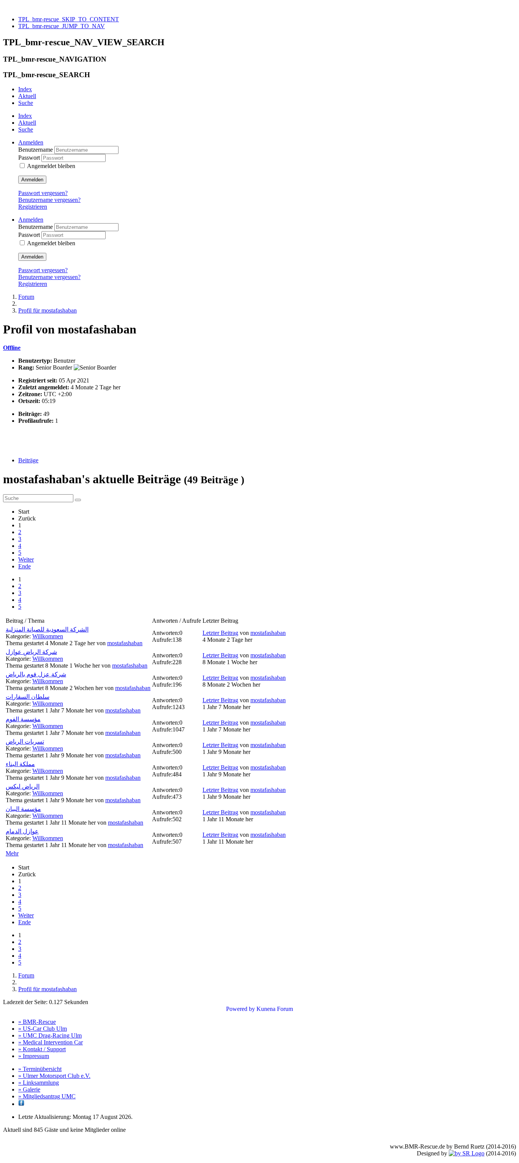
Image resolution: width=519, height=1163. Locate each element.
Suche (25, 103)
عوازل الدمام (22, 831)
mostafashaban (124, 643)
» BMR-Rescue (37, 1022)
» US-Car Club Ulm (42, 1028)
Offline (12, 347)
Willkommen (47, 636)
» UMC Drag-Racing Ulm (50, 1035)
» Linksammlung (38, 1082)
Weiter (26, 559)
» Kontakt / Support (42, 1049)
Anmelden (32, 179)
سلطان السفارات (27, 696)
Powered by (240, 1009)
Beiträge (28, 460)
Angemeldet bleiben (51, 166)
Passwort (29, 157)
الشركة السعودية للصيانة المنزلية (47, 629)
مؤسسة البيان (23, 809)
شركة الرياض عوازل (31, 652)
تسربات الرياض (25, 741)
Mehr (12, 853)
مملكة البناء (20, 764)
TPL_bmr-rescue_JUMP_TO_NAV (61, 26)
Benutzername (36, 149)
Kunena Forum (274, 1009)
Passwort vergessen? (43, 193)
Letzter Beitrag (220, 633)
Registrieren (32, 206)
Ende (24, 566)
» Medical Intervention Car (50, 1042)
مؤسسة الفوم (23, 719)
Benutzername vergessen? (49, 200)
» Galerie (29, 1089)
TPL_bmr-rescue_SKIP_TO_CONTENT (68, 19)
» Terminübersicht (40, 1069)
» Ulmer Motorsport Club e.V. (54, 1076)
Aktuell (27, 96)
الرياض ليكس (23, 786)
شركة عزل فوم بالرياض (36, 674)
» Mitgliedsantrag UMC (47, 1096)
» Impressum (33, 1056)
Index (25, 89)
